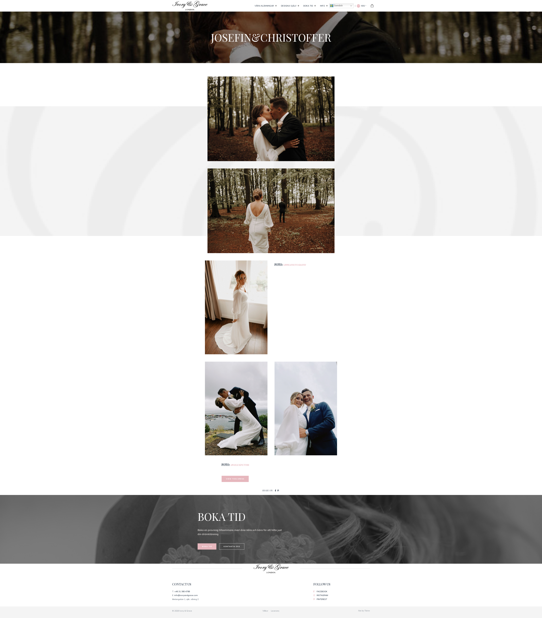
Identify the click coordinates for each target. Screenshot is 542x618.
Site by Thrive (364, 611)
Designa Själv (289, 6)
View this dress (235, 479)
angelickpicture (239, 465)
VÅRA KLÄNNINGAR (264, 6)
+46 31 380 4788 (182, 591)
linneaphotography (294, 265)
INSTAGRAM (322, 595)
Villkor (265, 611)
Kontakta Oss (232, 546)
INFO (322, 6)
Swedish (338, 5)
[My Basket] (372, 6)
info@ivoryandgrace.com (186, 595)
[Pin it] (278, 491)
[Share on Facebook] (275, 491)
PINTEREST (321, 599)
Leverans (275, 611)
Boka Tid (308, 6)
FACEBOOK (321, 591)
